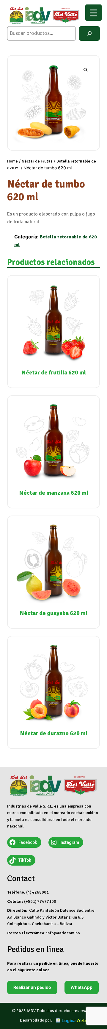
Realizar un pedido (32, 987)
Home (12, 161)
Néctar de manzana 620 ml (53, 492)
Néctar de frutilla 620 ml (53, 372)
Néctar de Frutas (37, 161)
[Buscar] (89, 33)
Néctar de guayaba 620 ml (53, 613)
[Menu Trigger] (93, 12)
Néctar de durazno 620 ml (53, 733)
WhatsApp (81, 987)
